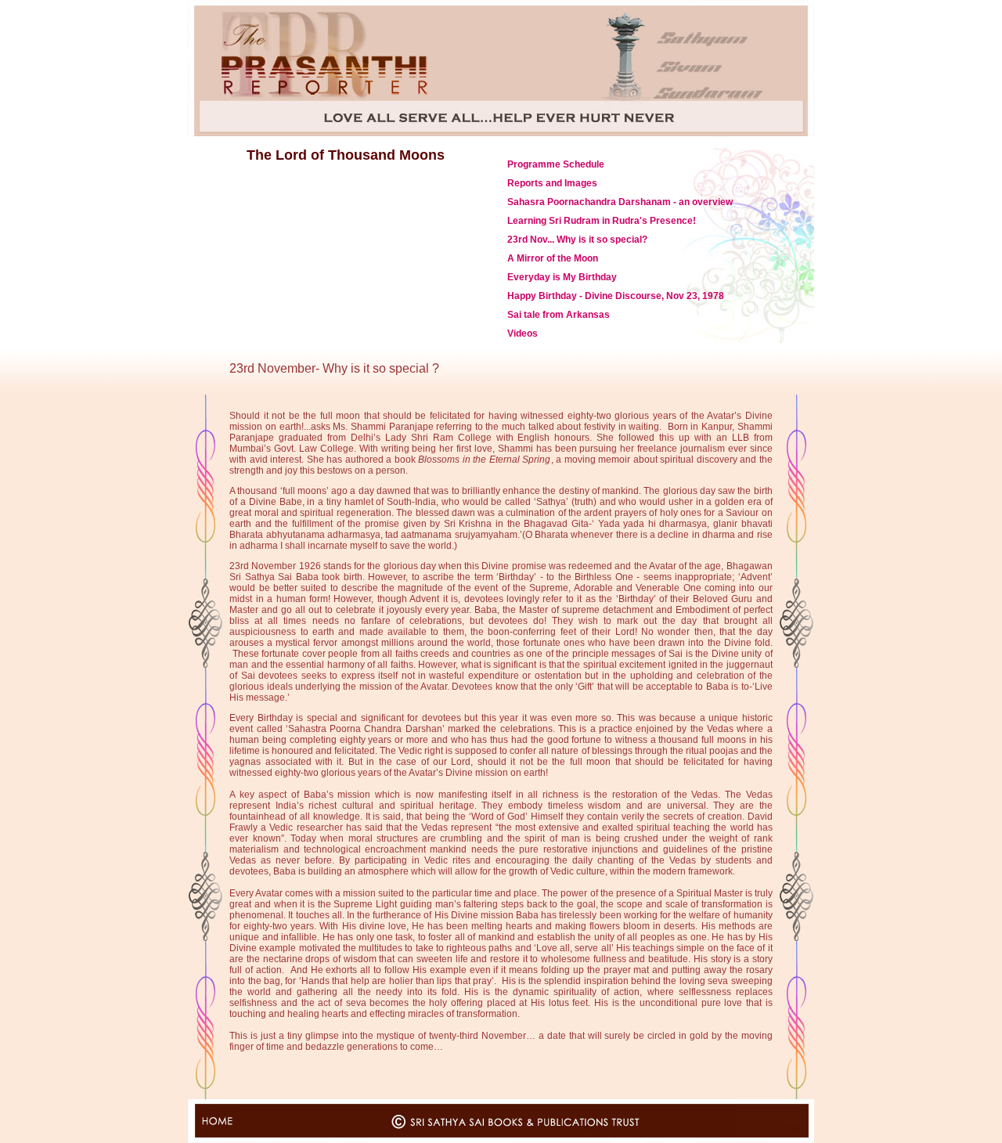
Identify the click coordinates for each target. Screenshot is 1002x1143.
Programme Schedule (555, 164)
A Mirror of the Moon (552, 258)
